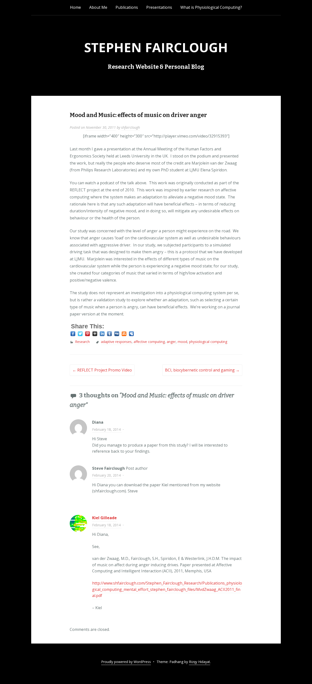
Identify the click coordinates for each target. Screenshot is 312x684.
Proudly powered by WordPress (126, 661)
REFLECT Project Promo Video (102, 370)
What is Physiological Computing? (211, 7)
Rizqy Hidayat (199, 661)
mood (182, 341)
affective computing (149, 341)
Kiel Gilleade (104, 517)
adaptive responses (116, 341)
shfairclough (130, 127)
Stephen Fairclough (156, 47)
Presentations (159, 7)
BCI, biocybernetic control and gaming (202, 370)
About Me (98, 7)
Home (75, 7)
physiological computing (208, 341)
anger (171, 341)
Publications (127, 7)
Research (82, 341)
